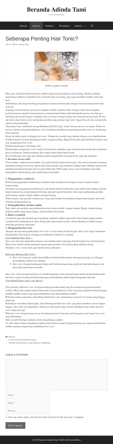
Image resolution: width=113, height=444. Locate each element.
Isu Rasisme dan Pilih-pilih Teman (22, 339)
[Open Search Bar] (92, 26)
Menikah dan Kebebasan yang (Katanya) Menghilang (29, 342)
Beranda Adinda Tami (56, 9)
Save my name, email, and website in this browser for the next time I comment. (46, 417)
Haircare (36, 25)
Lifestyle (78, 25)
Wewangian (64, 25)
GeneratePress (75, 439)
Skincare (23, 25)
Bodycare (49, 25)
